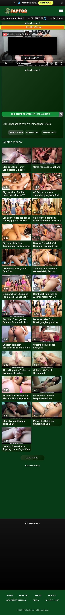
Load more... (32, 458)
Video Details (33, 132)
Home (10, 595)
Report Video (49, 132)
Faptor (29, 610)
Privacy (52, 595)
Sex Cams (56, 18)
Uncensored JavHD (13, 18)
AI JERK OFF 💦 (37, 18)
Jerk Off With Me (33, 27)
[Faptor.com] (16, 11)
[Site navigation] (61, 11)
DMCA (36, 600)
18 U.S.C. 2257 (52, 600)
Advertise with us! (16, 600)
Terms (38, 595)
